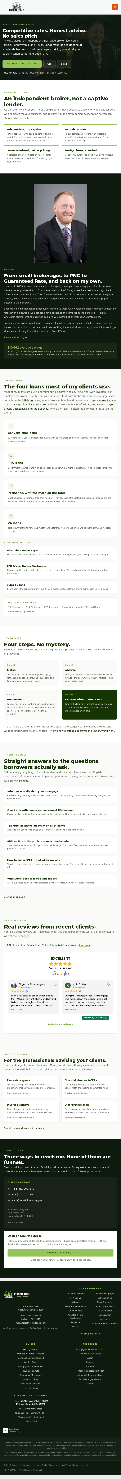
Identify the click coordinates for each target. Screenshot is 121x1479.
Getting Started (30, 1349)
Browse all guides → (15, 897)
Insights (23, 780)
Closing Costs (30, 1362)
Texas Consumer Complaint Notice (31, 1413)
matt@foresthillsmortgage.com (27, 1200)
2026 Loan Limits (30, 1371)
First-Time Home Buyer (76, 1306)
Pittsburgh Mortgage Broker (90, 1371)
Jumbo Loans (75, 1310)
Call (49, 63)
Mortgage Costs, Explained (31, 1358)
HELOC (75, 1326)
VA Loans (75, 1302)
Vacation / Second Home (88, 607)
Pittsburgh (28, 400)
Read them (84, 945)
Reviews (90, 1362)
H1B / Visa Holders (105, 1306)
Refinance (75, 1322)
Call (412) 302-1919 (20, 1194)
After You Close (30, 1379)
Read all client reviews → (60, 1024)
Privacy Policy (30, 1421)
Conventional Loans (75, 1293)
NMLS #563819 (38, 1404)
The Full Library (30, 1388)
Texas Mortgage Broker (90, 1379)
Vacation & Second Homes (105, 1323)
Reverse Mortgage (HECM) (21, 611)
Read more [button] (16, 1009)
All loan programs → (90, 1333)
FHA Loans (75, 1298)
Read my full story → (15, 337)
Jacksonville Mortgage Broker (90, 1375)
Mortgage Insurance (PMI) (30, 1366)
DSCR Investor (51, 607)
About (90, 1358)
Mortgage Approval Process (30, 1353)
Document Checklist (30, 1383)
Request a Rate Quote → (60, 1252)
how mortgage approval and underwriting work (86, 730)
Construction (105, 1315)
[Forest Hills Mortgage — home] (31, 1295)
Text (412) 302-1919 (21, 1188)
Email (64, 63)
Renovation (67, 607)
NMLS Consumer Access (30, 1409)
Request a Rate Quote (90, 1353)
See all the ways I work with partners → (25, 1128)
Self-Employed (15, 607)
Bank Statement (33, 607)
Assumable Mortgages (30, 1375)
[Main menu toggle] (115, 7)
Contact (90, 1383)
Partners (90, 1366)
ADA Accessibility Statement (31, 1417)
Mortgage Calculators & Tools (90, 1349)
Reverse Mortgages (104, 1293)
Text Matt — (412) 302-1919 (22, 63)
